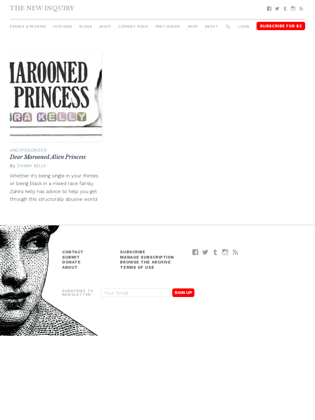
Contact (73, 252)
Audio (105, 27)
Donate (71, 262)
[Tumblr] (285, 9)
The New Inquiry (42, 8)
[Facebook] (269, 9)
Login (243, 27)
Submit (71, 257)
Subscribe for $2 (281, 26)
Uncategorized (28, 150)
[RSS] (301, 9)
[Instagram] (293, 9)
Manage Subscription (147, 257)
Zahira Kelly (31, 165)
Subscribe (132, 252)
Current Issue (133, 27)
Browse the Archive (145, 262)
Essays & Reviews (28, 27)
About (211, 27)
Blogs (85, 27)
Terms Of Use (137, 267)
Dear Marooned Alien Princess (48, 157)
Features (62, 27)
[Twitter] (277, 9)
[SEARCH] (228, 27)
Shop (193, 27)
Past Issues (168, 27)
